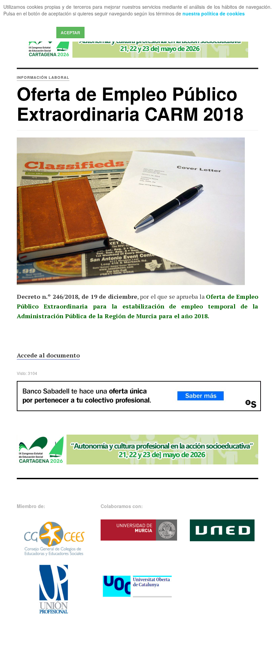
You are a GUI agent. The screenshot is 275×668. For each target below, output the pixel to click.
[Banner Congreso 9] (137, 44)
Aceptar (70, 33)
